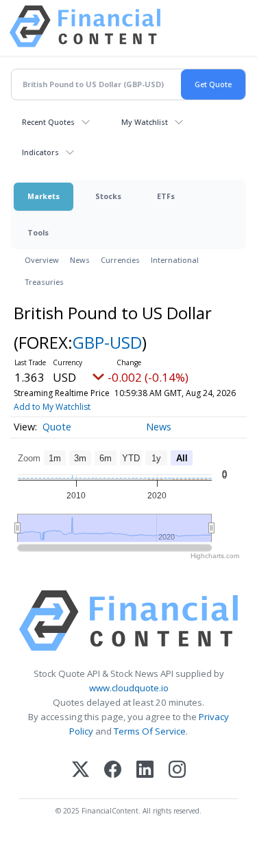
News (80, 260)
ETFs (166, 196)
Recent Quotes (48, 122)
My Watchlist (144, 122)
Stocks (108, 196)
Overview (42, 260)
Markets (43, 196)
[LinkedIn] (145, 770)
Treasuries (44, 282)
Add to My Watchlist (52, 407)
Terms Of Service (150, 731)
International (175, 260)
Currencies (120, 260)
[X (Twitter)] (80, 770)
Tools (38, 232)
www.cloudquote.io (129, 688)
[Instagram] (177, 770)
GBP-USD (107, 342)
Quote (56, 426)
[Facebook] (113, 770)
